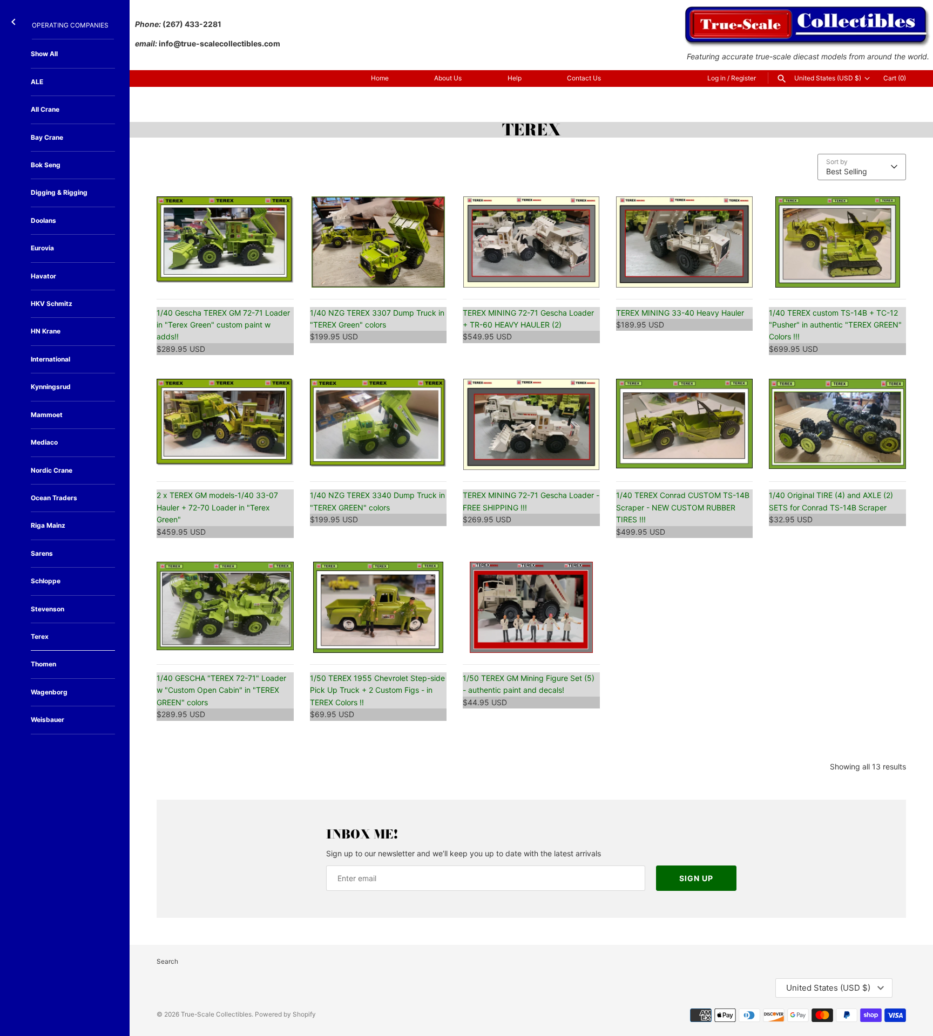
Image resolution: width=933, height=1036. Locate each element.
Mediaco (44, 442)
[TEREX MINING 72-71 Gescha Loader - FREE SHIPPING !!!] (531, 424)
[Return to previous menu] (13, 20)
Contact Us (584, 78)
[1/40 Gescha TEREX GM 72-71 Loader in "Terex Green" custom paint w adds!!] (225, 242)
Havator (43, 276)
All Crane (45, 109)
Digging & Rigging (59, 192)
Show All (44, 54)
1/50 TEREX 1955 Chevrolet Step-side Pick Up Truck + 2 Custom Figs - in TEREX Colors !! (377, 690)
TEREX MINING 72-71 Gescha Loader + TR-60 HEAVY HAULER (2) (528, 318)
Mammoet (47, 415)
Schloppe (45, 581)
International (50, 359)
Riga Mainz (48, 525)
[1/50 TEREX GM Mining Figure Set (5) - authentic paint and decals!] (531, 607)
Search (167, 961)
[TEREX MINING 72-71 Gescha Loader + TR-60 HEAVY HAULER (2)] (531, 242)
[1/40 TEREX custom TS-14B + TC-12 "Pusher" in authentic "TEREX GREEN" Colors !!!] (837, 242)
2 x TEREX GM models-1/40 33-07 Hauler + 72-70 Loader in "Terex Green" (217, 507)
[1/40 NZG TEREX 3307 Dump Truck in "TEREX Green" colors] (378, 242)
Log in (716, 78)
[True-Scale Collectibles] (808, 11)
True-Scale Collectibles (216, 1014)
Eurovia (42, 248)
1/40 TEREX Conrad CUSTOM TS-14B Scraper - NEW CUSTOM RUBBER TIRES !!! (682, 507)
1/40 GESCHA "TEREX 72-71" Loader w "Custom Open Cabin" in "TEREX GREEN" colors (221, 690)
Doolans (43, 220)
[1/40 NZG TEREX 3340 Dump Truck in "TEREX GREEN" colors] (378, 424)
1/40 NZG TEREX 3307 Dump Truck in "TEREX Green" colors (377, 318)
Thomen (43, 664)
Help (515, 78)
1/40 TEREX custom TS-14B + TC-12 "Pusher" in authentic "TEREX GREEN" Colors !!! (835, 325)
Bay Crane (47, 137)
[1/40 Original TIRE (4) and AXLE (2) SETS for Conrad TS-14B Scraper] (837, 424)
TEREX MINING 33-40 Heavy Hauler (680, 312)
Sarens (42, 553)
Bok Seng (45, 165)
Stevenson (47, 609)
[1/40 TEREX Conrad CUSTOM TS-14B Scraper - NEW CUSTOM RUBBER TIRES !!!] (684, 424)
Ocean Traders (54, 498)
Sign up (696, 878)
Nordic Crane (51, 470)
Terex (40, 636)
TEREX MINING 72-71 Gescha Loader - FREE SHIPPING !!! (531, 501)
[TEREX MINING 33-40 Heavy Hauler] (684, 242)
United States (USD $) (827, 78)
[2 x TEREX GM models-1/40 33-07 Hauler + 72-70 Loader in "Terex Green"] (225, 424)
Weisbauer (47, 719)
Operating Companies (70, 25)
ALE (37, 82)
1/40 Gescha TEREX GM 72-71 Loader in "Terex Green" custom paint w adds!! (223, 325)
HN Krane (45, 331)
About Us (448, 78)
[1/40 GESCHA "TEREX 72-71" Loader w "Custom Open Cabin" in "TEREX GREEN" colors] (225, 607)
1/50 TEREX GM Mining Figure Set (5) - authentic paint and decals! (528, 683)
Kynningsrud (51, 387)
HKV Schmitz (51, 303)
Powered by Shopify (285, 1014)
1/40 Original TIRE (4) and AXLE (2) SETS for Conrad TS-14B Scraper (831, 501)
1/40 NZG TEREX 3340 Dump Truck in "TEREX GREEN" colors (377, 501)
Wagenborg (49, 692)
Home (380, 78)
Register (743, 78)
